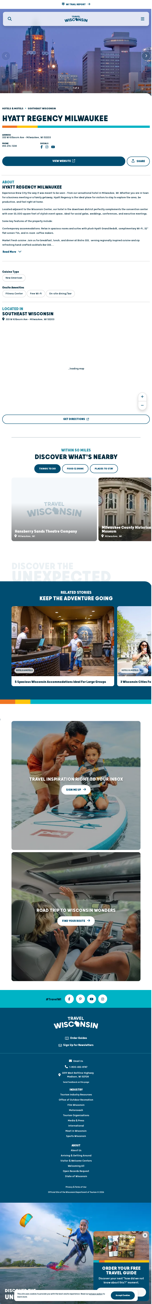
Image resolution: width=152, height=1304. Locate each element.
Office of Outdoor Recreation (76, 1099)
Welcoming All (76, 1166)
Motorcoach (76, 1110)
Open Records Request (76, 1171)
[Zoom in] (142, 396)
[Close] (145, 1235)
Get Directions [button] (74, 419)
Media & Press (76, 1120)
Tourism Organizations (76, 1115)
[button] (76, 4)
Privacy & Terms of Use (76, 1187)
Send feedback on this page (76, 1082)
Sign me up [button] (74, 790)
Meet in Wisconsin (76, 1130)
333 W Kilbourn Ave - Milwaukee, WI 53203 (26, 137)
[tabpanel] (76, 509)
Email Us (78, 1061)
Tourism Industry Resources (76, 1094)
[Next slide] (146, 56)
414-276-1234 (9, 145)
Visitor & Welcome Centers (76, 1160)
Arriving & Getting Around (76, 1155)
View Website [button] (61, 161)
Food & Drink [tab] (75, 468)
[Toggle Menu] (140, 19)
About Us (76, 1150)
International (76, 1125)
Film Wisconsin (76, 1105)
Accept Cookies (123, 1295)
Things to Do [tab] (47, 468)
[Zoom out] (142, 405)
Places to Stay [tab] (104, 468)
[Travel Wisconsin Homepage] (76, 19)
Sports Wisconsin (76, 1136)
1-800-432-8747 (78, 1067)
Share (140, 161)
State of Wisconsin (76, 1176)
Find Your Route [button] (74, 921)
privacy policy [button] (96, 1294)
